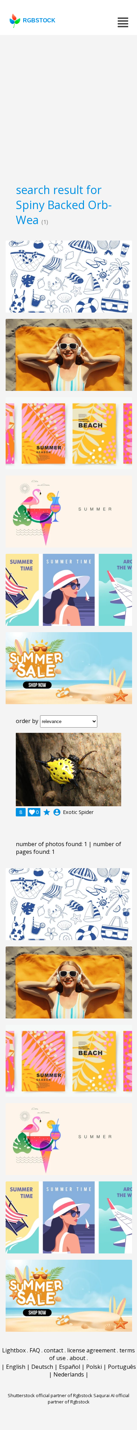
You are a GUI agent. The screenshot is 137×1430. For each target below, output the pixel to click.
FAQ (35, 1350)
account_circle (57, 812)
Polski (94, 1367)
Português (122, 1367)
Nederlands (68, 1374)
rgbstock (39, 20)
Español (69, 1367)
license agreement (91, 1350)
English (15, 1367)
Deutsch (42, 1367)
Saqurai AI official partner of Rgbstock (89, 1398)
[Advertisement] (68, 106)
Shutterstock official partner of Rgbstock (50, 1395)
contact (53, 1350)
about (77, 1358)
